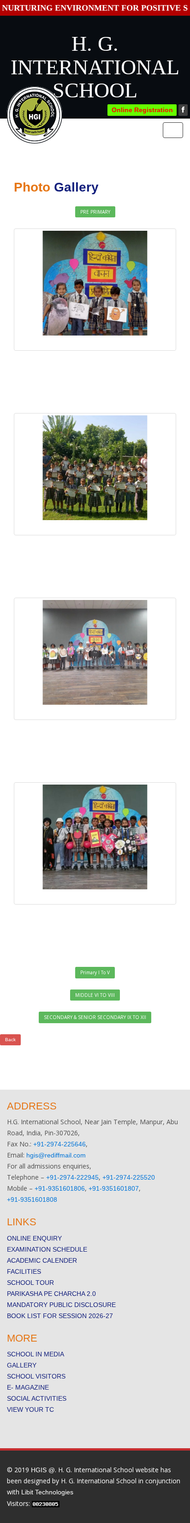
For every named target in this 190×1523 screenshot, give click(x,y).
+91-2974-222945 (72, 1177)
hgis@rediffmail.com (56, 1155)
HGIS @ (43, 1470)
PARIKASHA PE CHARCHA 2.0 (51, 1293)
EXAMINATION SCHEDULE (47, 1249)
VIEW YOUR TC (30, 1409)
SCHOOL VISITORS (36, 1376)
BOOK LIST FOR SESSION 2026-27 (60, 1315)
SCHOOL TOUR (30, 1282)
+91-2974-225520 (128, 1177)
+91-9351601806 (60, 1188)
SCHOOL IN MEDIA (35, 1354)
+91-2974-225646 (59, 1144)
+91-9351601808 (32, 1199)
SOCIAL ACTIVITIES (36, 1398)
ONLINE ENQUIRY (34, 1238)
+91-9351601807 (114, 1188)
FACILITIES (24, 1271)
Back (10, 1039)
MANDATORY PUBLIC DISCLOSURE (61, 1304)
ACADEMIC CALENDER (42, 1260)
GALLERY (21, 1365)
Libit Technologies (47, 1492)
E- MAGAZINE (28, 1387)
